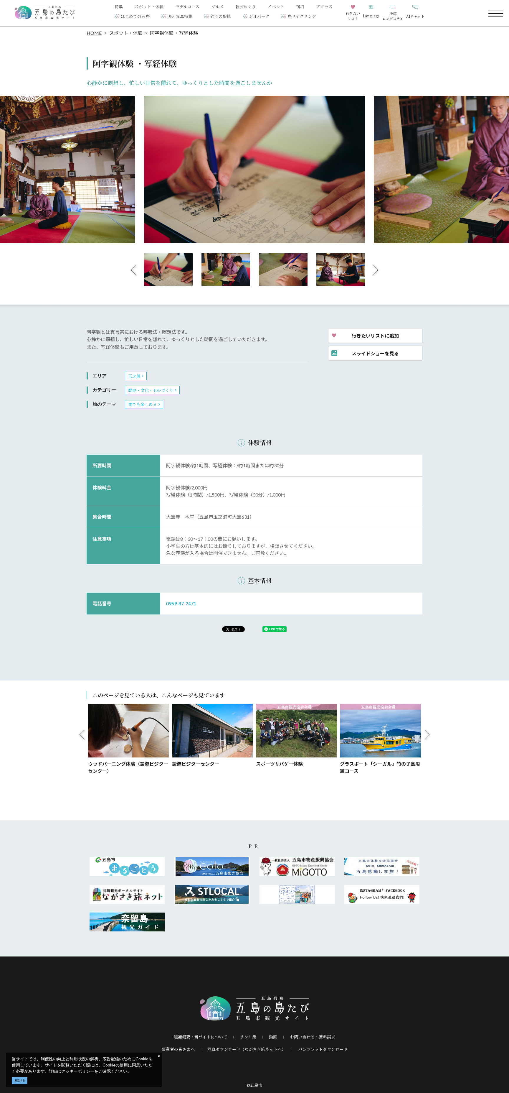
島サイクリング (301, 16)
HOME (94, 33)
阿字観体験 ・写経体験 (174, 33)
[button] (371, 13)
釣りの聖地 (220, 16)
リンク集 (248, 1037)
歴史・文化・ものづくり (150, 390)
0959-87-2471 (181, 603)
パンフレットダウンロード (323, 1049)
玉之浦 (134, 376)
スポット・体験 (125, 33)
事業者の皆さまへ (178, 1049)
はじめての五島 (135, 16)
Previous (133, 270)
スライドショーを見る (375, 353)
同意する (19, 1080)
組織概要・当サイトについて (200, 1037)
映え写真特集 (180, 16)
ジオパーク (259, 16)
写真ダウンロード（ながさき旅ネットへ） (246, 1049)
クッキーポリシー (77, 1071)
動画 (273, 1037)
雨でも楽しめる (142, 404)
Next (376, 270)
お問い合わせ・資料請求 (312, 1037)
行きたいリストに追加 (375, 335)
